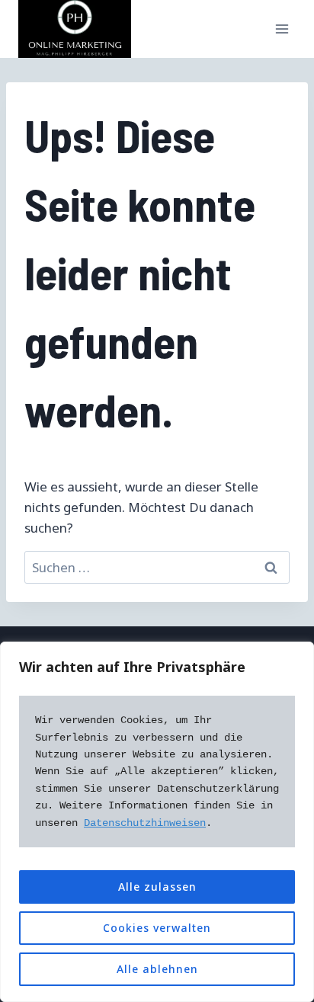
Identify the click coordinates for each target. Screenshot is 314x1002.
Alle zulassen (157, 886)
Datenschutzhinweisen (145, 823)
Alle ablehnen (157, 969)
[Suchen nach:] (157, 567)
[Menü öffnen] (282, 29)
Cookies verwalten (157, 927)
